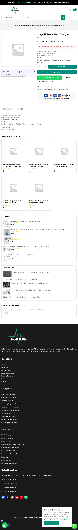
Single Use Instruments (8, 416)
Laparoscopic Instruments (9, 454)
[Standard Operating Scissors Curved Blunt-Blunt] (64, 151)
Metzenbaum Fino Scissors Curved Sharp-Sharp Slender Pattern (13, 166)
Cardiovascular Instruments (9, 463)
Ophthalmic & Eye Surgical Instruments (13, 444)
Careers (3, 382)
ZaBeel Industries (21, 2)
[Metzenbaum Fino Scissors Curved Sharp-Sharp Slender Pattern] (13, 151)
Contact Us (4, 367)
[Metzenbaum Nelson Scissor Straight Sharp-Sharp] (39, 187)
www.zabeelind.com (10, 491)
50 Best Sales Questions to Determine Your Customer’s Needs (31, 290)
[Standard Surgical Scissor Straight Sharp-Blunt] (13, 187)
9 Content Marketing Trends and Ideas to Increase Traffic (21, 279)
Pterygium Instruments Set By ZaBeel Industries (25, 238)
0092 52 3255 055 (10, 479)
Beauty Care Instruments (9, 419)
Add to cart (62, 66)
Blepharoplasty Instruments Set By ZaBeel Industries (26, 221)
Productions (5, 379)
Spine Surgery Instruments (9, 407)
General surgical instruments (10, 410)
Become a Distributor (8, 373)
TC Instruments (6, 413)
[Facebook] (3, 497)
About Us (4, 364)
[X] (7, 497)
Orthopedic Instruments (8, 397)
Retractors (4, 457)
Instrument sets (6, 460)
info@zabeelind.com (10, 487)
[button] (49, 77)
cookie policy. (64, 519)
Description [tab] (7, 109)
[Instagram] (12, 497)
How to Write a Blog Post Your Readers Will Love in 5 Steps (31, 272)
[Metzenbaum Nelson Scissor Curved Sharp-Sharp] (39, 151)
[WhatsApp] (26, 497)
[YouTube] (17, 497)
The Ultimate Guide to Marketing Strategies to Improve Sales (30, 283)
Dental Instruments (7, 438)
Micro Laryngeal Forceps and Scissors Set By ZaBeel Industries (30, 246)
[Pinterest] (21, 497)
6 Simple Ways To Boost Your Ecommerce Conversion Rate (21, 297)
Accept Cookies (51, 523)
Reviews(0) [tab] (18, 109)
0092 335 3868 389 (10, 483)
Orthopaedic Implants (8, 394)
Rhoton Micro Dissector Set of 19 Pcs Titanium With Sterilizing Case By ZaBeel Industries (37, 229)
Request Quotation (7, 376)
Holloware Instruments (8, 451)
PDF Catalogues (6, 370)
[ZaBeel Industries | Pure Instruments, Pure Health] (12, 9)
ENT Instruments (6, 441)
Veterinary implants (7, 400)
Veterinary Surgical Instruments (11, 404)
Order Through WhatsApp (50, 77)
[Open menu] (2, 10)
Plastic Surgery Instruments (9, 435)
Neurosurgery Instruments (9, 422)
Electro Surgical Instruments (10, 447)
